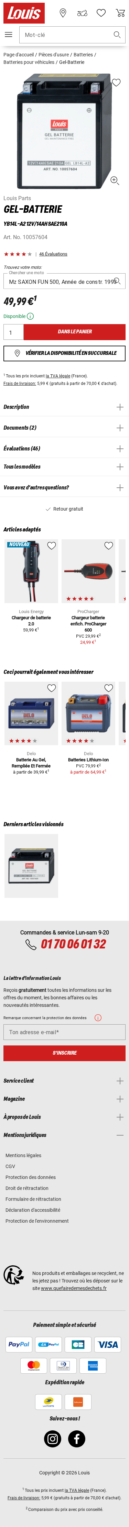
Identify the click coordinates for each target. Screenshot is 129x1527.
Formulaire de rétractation (33, 1199)
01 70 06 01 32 (73, 945)
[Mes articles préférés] (101, 13)
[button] (117, 35)
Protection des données (31, 1177)
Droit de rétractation (27, 1188)
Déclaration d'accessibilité (33, 1210)
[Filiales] (63, 13)
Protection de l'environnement (37, 1221)
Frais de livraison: (19, 383)
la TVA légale (58, 376)
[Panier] (120, 13)
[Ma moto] (82, 13)
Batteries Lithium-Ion (88, 759)
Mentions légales (23, 1155)
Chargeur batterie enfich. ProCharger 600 (88, 624)
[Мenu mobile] (8, 34)
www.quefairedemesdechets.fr (74, 1288)
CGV (10, 1166)
